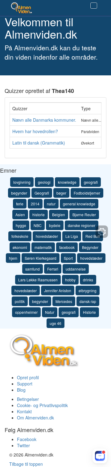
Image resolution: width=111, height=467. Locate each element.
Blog (21, 390)
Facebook (26, 439)
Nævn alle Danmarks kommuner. (44, 120)
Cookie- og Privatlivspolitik (42, 405)
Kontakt (24, 411)
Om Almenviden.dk (35, 417)
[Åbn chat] (99, 455)
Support (24, 384)
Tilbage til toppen (26, 464)
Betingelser (28, 399)
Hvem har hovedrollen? (35, 131)
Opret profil (28, 377)
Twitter (23, 445)
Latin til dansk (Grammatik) (38, 143)
